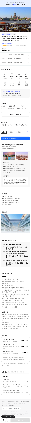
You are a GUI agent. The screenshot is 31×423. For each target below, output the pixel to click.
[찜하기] (26, 49)
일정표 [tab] (11, 132)
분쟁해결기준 (22, 403)
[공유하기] (28, 49)
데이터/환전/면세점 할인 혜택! (15, 62)
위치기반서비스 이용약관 (13, 401)
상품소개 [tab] (4, 132)
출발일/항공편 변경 (15, 114)
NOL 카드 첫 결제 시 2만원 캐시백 (16, 54)
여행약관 (15, 403)
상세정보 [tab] (18, 132)
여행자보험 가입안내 (6, 403)
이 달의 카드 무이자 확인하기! (15, 58)
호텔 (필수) (6, 376)
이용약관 (4, 401)
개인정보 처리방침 (25, 401)
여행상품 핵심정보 (20, 45)
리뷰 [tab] (26, 132)
